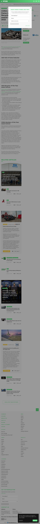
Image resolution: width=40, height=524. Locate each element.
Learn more (27, 25)
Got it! (35, 520)
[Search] (38, 1)
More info (21, 520)
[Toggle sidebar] (1, 1)
